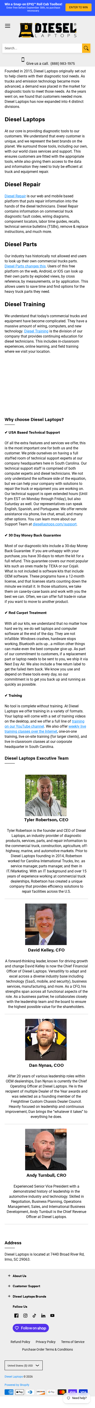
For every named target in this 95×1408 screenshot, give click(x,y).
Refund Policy (20, 1342)
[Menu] (7, 26)
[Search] (86, 48)
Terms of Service (72, 1342)
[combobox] (42, 48)
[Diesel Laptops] (47, 30)
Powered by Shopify (17, 1385)
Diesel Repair (15, 196)
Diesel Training (36, 331)
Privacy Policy (46, 1342)
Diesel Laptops (14, 1376)
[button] (9, 1275)
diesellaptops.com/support (55, 524)
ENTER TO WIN (78, 7)
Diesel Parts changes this (25, 266)
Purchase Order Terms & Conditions (47, 1349)
